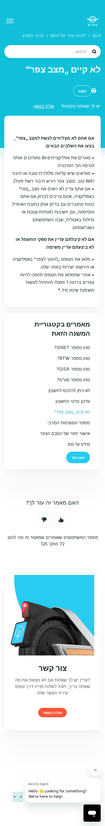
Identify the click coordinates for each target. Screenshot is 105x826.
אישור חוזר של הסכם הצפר (65, 433)
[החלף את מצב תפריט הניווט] (10, 21)
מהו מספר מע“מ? (73, 379)
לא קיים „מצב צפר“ (72, 412)
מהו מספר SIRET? (72, 347)
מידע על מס (79, 444)
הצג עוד (78, 457)
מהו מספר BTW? (73, 358)
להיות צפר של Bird (68, 35)
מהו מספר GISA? (73, 369)
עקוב (82, 91)
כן (61, 520)
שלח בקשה (43, 106)
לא (44, 520)
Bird (97, 35)
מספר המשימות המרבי (68, 422)
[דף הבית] (93, 21)
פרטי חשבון (33, 35)
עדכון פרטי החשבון (72, 401)
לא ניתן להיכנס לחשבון (69, 390)
